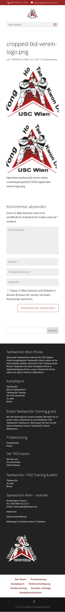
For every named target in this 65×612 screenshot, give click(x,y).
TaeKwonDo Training (16, 393)
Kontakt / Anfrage (41, 588)
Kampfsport (17, 583)
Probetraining (12, 443)
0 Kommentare (49, 59)
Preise (9, 446)
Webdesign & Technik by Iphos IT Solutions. (26, 522)
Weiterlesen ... (39, 372)
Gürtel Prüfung (13, 465)
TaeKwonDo (12, 387)
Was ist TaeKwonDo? (16, 390)
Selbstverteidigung (39, 583)
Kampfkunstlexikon (31, 592)
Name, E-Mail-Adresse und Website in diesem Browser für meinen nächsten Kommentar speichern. (31, 295)
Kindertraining (18, 588)
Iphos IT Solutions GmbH (38, 607)
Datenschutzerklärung (16, 517)
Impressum (11, 512)
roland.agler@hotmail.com (25, 507)
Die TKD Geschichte (15, 395)
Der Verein (20, 579)
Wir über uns (12, 459)
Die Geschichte (13, 462)
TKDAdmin (16, 59)
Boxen (9, 401)
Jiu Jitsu (10, 398)
